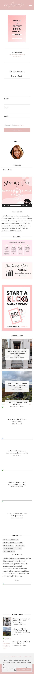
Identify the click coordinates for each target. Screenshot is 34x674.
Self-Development (9, 548)
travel (19, 548)
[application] (17, 192)
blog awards (14, 539)
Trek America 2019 (9, 551)
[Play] (4, 205)
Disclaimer (28, 656)
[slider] (15, 205)
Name (6, 99)
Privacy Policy (19, 125)
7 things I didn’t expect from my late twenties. (17, 483)
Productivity (20, 545)
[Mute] (27, 205)
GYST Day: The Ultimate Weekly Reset (17, 420)
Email (6, 108)
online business (8, 545)
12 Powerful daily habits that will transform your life (17, 452)
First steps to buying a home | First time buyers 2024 (17, 353)
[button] (17, 192)
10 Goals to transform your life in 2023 (17, 403)
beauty (5, 539)
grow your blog (8, 542)
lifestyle (19, 542)
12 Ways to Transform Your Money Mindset (17, 515)
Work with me (16, 656)
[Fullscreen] (30, 205)
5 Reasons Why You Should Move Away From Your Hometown (17, 385)
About (6, 656)
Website (6, 116)
